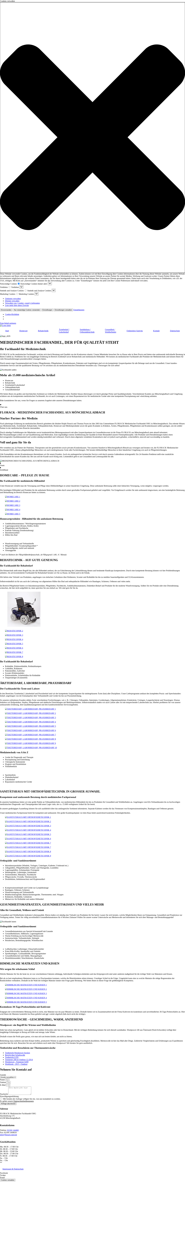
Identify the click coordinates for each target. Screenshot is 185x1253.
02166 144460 (13, 1130)
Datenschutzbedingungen (23, 1101)
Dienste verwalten (12, 301)
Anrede (3, 1075)
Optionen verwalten (13, 298)
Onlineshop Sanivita (135, 331)
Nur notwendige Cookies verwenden (27, 310)
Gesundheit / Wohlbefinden (110, 330)
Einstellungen (47, 310)
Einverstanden (6, 310)
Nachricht (4, 1094)
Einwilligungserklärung (9, 1096)
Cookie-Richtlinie (12, 314)
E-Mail (3, 1085)
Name (2, 1080)
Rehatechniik (43, 331)
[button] (92, 137)
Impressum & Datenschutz (13, 1169)
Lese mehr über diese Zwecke (17, 305)
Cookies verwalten (7, 1180)
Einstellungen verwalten (63, 310)
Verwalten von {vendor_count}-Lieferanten (22, 303)
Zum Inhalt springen (8, 323)
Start (7, 331)
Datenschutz (175, 331)
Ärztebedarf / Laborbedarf (64, 330)
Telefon (3, 1082)
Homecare (23, 331)
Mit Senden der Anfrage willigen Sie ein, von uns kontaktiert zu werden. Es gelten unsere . (30, 1100)
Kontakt (156, 331)
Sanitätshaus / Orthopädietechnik (87, 330)
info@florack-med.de (8, 1135)
